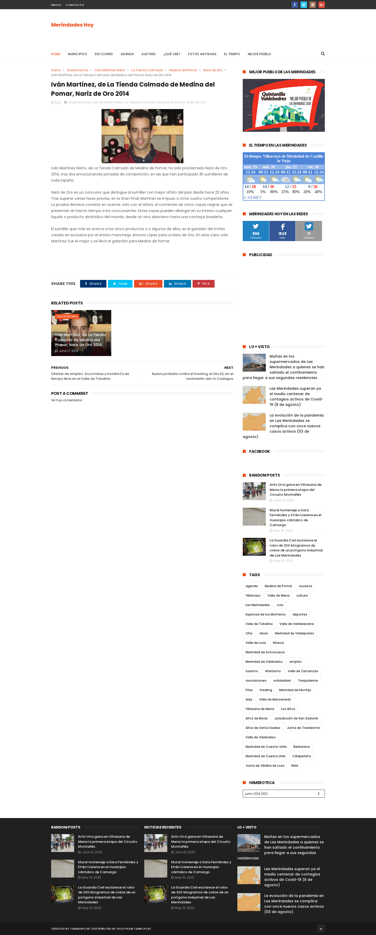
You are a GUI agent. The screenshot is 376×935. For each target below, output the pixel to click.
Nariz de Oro (212, 70)
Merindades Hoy (72, 24)
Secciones (104, 54)
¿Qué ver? (172, 54)
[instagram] (312, 5)
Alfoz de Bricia (257, 718)
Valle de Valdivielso (261, 737)
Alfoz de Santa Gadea (263, 728)
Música (278, 643)
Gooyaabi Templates (134, 929)
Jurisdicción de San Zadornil (296, 718)
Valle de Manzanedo (275, 699)
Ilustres (149, 54)
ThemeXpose (80, 929)
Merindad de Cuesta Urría (265, 756)
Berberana (301, 746)
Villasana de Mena (260, 709)
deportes (300, 614)
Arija (249, 699)
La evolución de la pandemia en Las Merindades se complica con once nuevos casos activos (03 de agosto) (283, 426)
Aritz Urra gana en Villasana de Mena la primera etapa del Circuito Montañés (296, 489)
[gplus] (321, 5)
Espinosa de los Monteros (266, 614)
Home (55, 54)
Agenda (127, 54)
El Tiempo (232, 54)
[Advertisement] (232, 28)
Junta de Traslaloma (303, 728)
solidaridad (282, 680)
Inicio (56, 5)
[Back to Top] (321, 928)
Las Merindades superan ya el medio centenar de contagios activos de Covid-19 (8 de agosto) (296, 396)
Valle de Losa (256, 643)
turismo (252, 671)
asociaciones (256, 680)
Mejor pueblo (259, 54)
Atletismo (273, 671)
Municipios (77, 54)
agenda (252, 586)
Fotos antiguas (202, 54)
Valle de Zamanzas (303, 671)
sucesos (305, 586)
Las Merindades (258, 605)
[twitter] (304, 5)
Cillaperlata (301, 756)
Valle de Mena (279, 595)
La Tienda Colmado (147, 70)
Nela (294, 765)
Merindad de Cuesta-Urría (266, 746)
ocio (280, 605)
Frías (249, 690)
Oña (249, 633)
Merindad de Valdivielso (264, 661)
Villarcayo (253, 595)
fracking (266, 690)
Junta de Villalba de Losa (265, 765)
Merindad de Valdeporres (294, 633)
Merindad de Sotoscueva (265, 652)
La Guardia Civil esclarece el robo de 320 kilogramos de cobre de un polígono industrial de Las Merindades (296, 548)
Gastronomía (77, 70)
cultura (302, 595)
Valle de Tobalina (259, 624)
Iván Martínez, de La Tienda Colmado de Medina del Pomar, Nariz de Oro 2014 (80, 339)
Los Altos (288, 709)
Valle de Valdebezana (297, 624)
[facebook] (295, 5)
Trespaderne (308, 680)
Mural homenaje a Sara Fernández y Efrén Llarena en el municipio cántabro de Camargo (296, 518)
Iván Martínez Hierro (110, 70)
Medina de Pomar (183, 70)
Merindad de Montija (295, 690)
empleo (296, 661)
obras (263, 633)
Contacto (75, 5)
